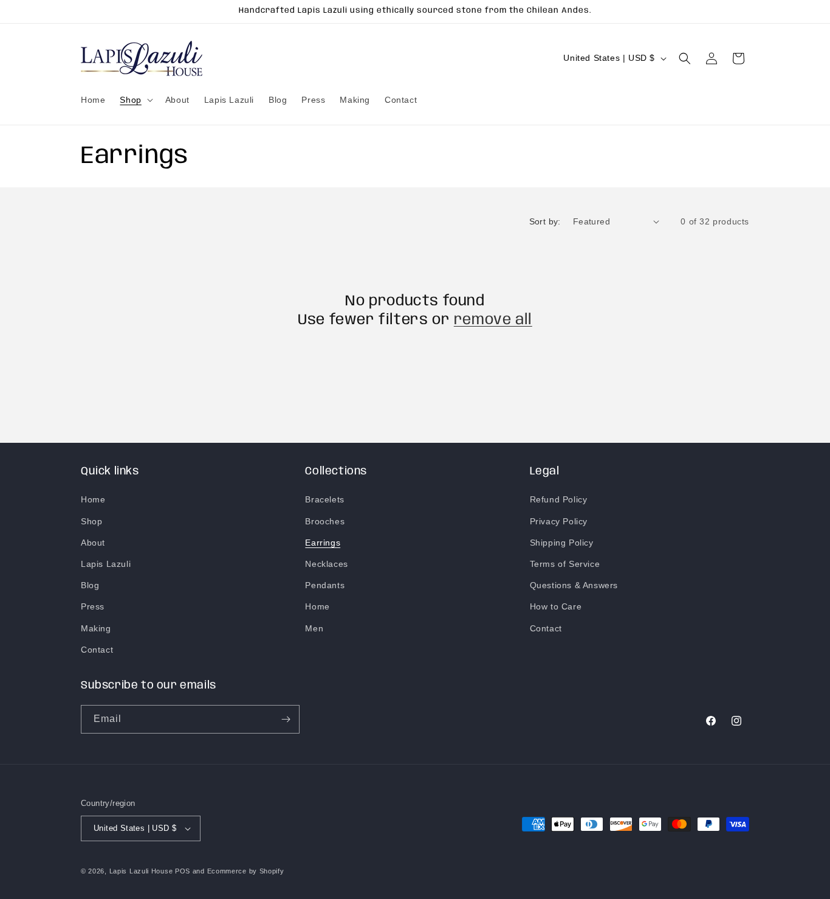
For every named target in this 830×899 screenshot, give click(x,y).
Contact (97, 649)
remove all (493, 320)
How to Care (556, 606)
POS (182, 871)
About (93, 542)
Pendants (325, 585)
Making (96, 628)
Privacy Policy (559, 521)
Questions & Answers (574, 585)
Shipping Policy (562, 542)
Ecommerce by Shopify (245, 871)
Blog (90, 585)
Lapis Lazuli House (141, 871)
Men (314, 628)
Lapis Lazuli (106, 564)
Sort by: (545, 221)
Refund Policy (559, 499)
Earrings (322, 542)
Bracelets (324, 499)
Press (93, 606)
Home (93, 499)
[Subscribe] (285, 719)
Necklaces (326, 564)
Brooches (325, 521)
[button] (134, 100)
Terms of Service (565, 564)
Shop (91, 521)
